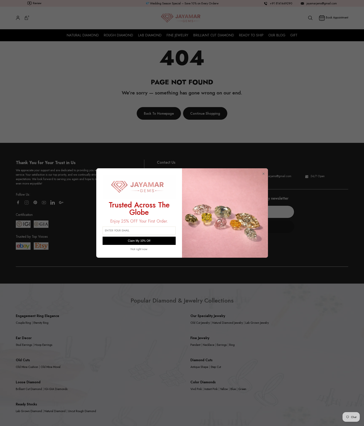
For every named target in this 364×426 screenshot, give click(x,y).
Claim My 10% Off (139, 240)
